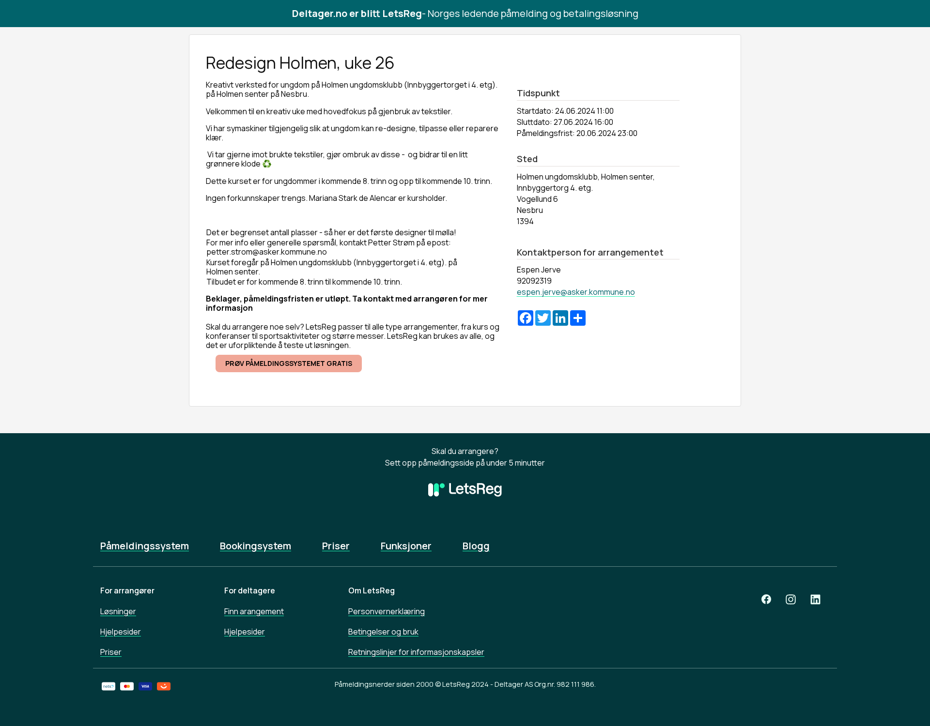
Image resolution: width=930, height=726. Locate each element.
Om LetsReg (371, 590)
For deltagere (249, 590)
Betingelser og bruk (383, 631)
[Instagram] (790, 599)
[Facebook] (766, 599)
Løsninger (118, 611)
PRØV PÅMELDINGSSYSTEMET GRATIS (288, 363)
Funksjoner (406, 546)
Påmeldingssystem (144, 546)
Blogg (476, 546)
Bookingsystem (255, 546)
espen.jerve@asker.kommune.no (576, 292)
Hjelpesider (120, 631)
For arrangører (127, 590)
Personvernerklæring (386, 611)
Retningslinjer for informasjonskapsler (416, 652)
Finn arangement (254, 611)
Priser (336, 546)
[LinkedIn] (815, 599)
